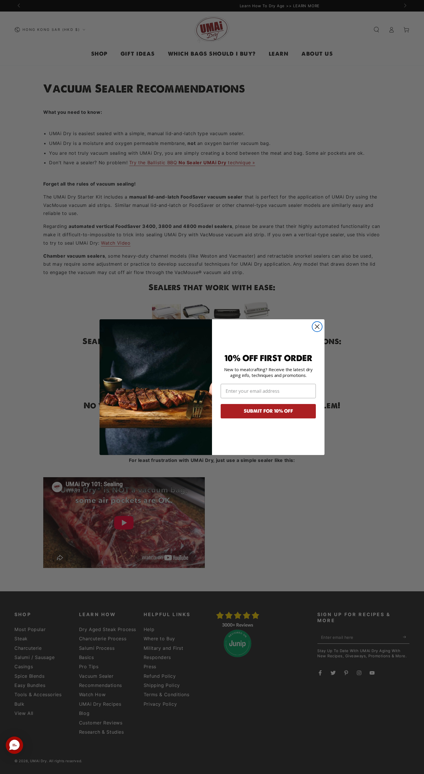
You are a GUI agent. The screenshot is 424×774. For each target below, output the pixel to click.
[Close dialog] (317, 327)
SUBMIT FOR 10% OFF (268, 411)
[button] (14, 745)
